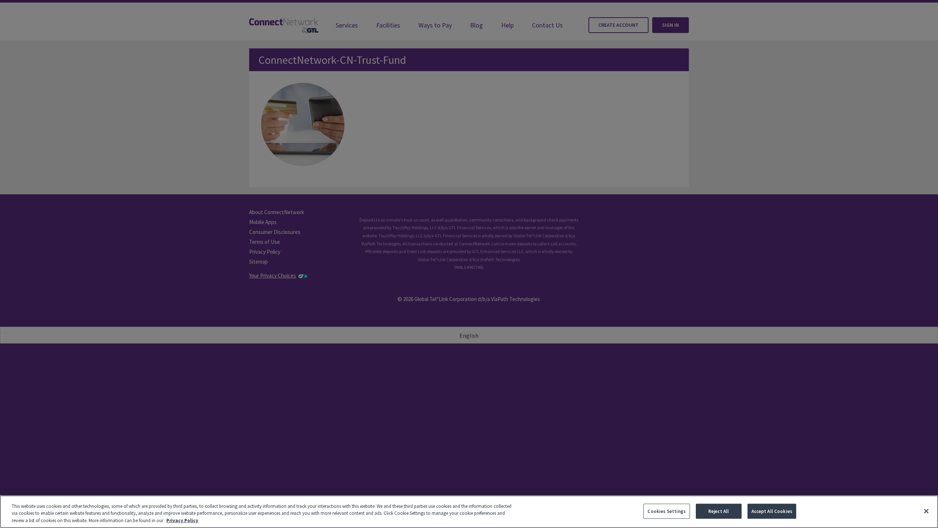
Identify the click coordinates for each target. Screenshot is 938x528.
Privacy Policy (182, 520)
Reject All (718, 511)
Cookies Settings (666, 511)
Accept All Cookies (771, 511)
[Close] (926, 511)
